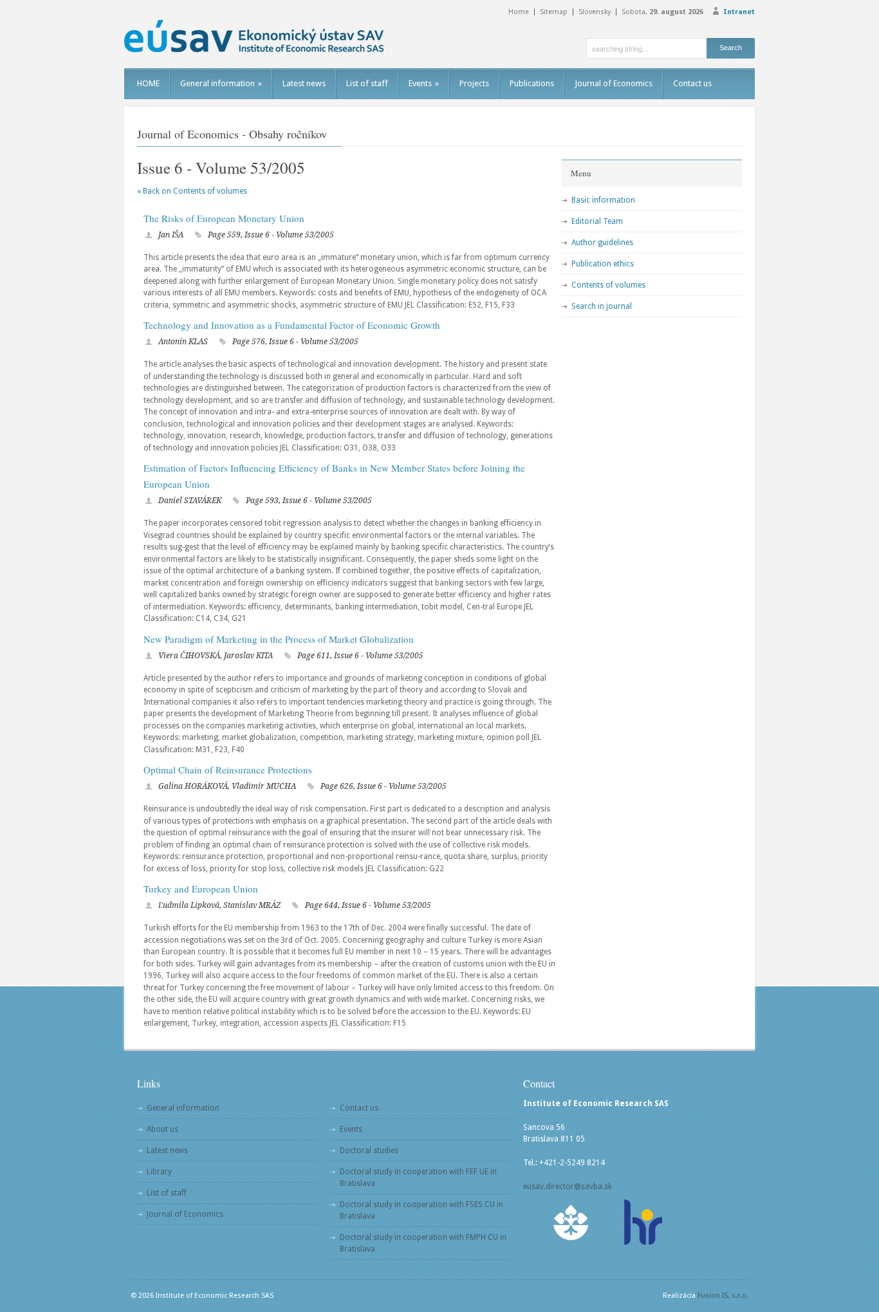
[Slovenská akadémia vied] (571, 1222)
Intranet (739, 12)
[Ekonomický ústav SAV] (254, 36)
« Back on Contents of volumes (192, 191)
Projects (474, 83)
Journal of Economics (613, 83)
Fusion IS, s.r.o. (723, 1295)
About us (162, 1129)
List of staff (367, 83)
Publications (532, 83)
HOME (148, 83)
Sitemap (554, 11)
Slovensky (594, 11)
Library (159, 1171)
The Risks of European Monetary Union (223, 218)
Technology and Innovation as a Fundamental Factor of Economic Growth (291, 325)
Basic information (603, 200)
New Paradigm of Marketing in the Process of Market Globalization (278, 639)
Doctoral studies (369, 1150)
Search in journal (601, 306)
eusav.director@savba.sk (567, 1186)
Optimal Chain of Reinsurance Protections (227, 769)
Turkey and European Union (200, 888)
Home (518, 11)
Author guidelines (602, 242)
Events (424, 83)
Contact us (692, 83)
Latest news (304, 83)
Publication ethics (602, 263)
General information (221, 83)
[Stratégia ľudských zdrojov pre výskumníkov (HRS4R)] (642, 1222)
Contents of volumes (608, 285)
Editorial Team (597, 221)
